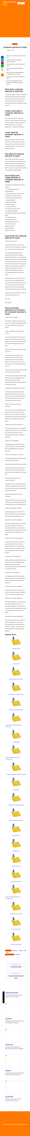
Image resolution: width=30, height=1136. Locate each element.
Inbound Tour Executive (11, 992)
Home (13, 8)
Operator (21, 950)
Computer (15, 44)
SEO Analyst (8, 1018)
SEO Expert (8, 1070)
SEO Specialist (9, 1096)
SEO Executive (9, 1044)
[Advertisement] (15, 22)
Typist (7, 952)
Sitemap (13, 11)
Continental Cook (16, 967)
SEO (25, 950)
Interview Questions (16, 15)
